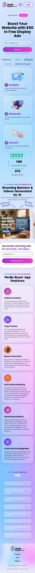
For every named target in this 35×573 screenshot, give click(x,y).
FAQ (17, 558)
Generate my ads (16, 261)
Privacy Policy (12, 565)
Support (17, 561)
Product (17, 554)
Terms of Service (22, 565)
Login (28, 5)
